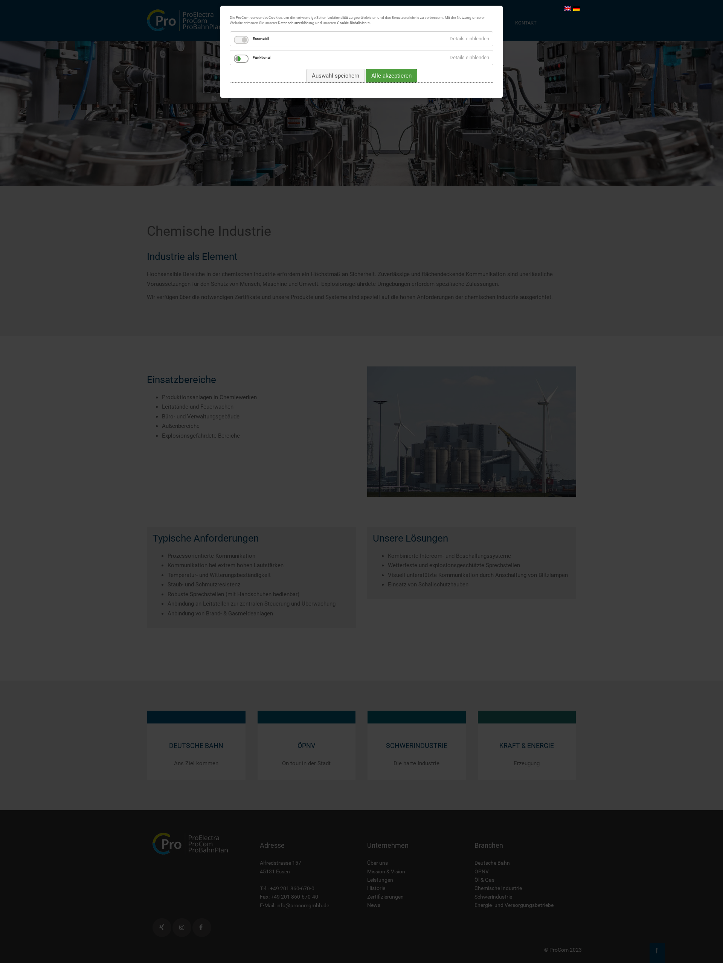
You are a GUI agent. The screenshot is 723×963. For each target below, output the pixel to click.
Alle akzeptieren (391, 75)
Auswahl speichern (335, 75)
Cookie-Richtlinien (352, 23)
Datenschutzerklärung (296, 23)
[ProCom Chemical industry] (567, 8)
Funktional (261, 57)
